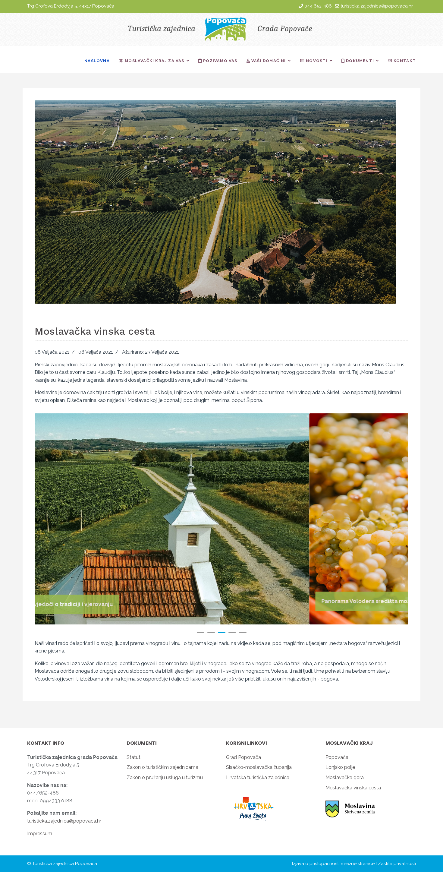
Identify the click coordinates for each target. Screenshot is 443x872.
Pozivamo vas (219, 60)
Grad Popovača (243, 757)
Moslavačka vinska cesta (353, 788)
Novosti (316, 60)
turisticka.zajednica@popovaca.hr (377, 6)
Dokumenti (359, 60)
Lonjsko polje (340, 767)
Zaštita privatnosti (397, 863)
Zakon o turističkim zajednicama (162, 767)
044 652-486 (318, 6)
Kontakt (404, 60)
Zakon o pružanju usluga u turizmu (165, 777)
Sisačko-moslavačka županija (259, 767)
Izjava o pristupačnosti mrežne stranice (333, 863)
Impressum (39, 833)
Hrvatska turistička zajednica (257, 777)
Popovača (336, 757)
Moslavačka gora (344, 777)
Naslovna (97, 60)
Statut (133, 757)
